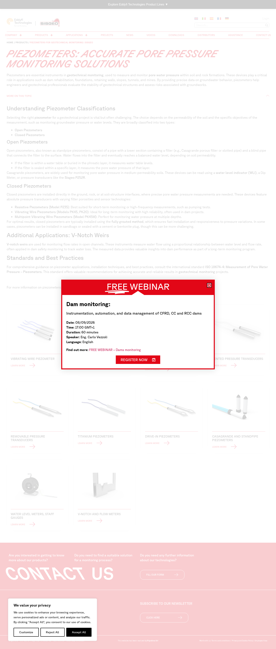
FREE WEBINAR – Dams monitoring (115, 350)
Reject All (52, 632)
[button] (209, 285)
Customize (26, 632)
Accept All (79, 632)
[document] (138, 324)
